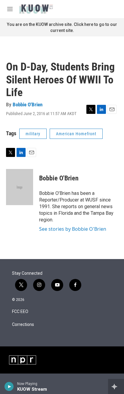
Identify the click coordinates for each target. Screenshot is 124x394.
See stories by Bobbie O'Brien (72, 229)
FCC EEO (20, 311)
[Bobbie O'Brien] (19, 187)
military (33, 133)
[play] (9, 386)
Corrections (23, 324)
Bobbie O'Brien (27, 105)
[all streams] (116, 386)
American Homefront (76, 133)
